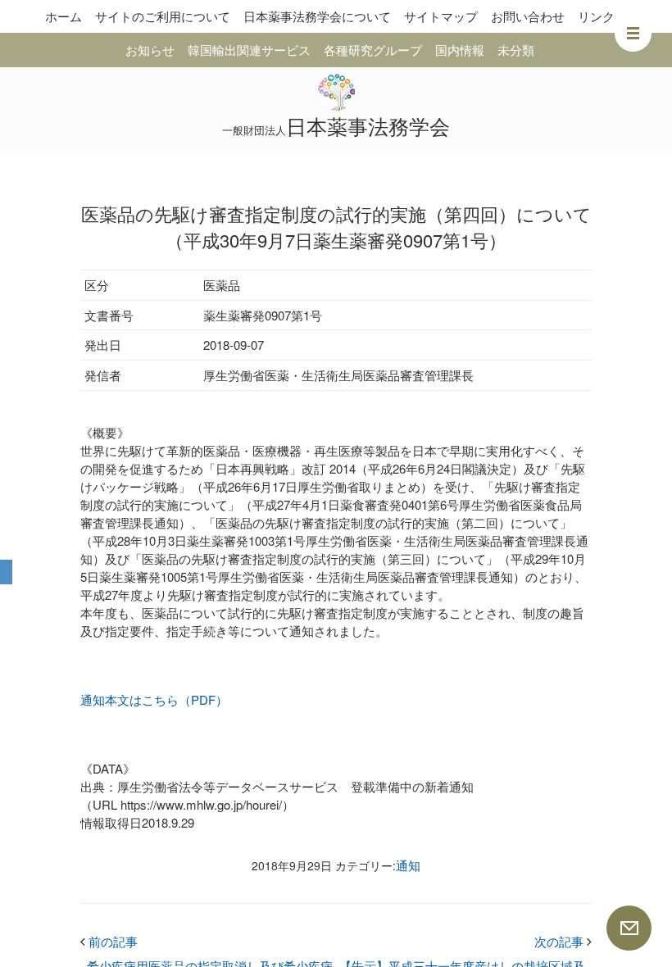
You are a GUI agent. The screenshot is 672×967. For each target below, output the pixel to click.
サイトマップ (441, 16)
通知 (408, 865)
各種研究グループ (373, 49)
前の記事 (109, 941)
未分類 (515, 49)
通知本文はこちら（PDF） (154, 699)
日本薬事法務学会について (317, 16)
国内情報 (459, 49)
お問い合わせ (528, 16)
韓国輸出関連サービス (249, 49)
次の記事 (563, 941)
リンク (596, 16)
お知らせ (150, 49)
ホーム (63, 16)
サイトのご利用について (162, 16)
